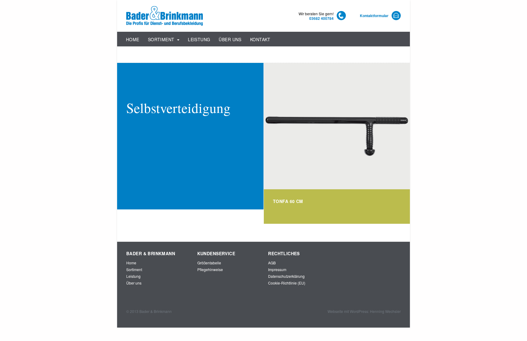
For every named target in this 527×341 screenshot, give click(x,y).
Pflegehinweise (210, 269)
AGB (272, 262)
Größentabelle (209, 262)
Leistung (199, 39)
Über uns (230, 39)
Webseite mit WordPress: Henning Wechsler (364, 311)
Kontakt (260, 39)
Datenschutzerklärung (286, 276)
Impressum (277, 269)
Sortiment (161, 39)
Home (132, 39)
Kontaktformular (374, 15)
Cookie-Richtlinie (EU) (286, 282)
